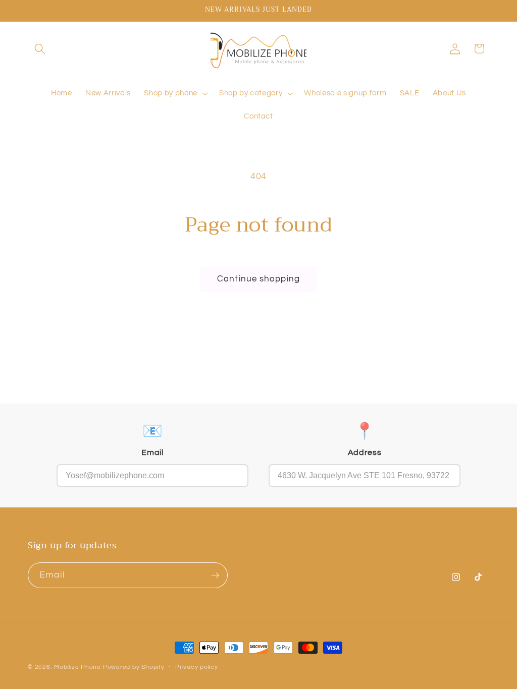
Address (365, 452)
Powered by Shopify (134, 667)
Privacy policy (196, 667)
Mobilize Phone (78, 667)
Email (152, 452)
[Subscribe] (215, 575)
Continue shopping (258, 278)
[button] (40, 48)
